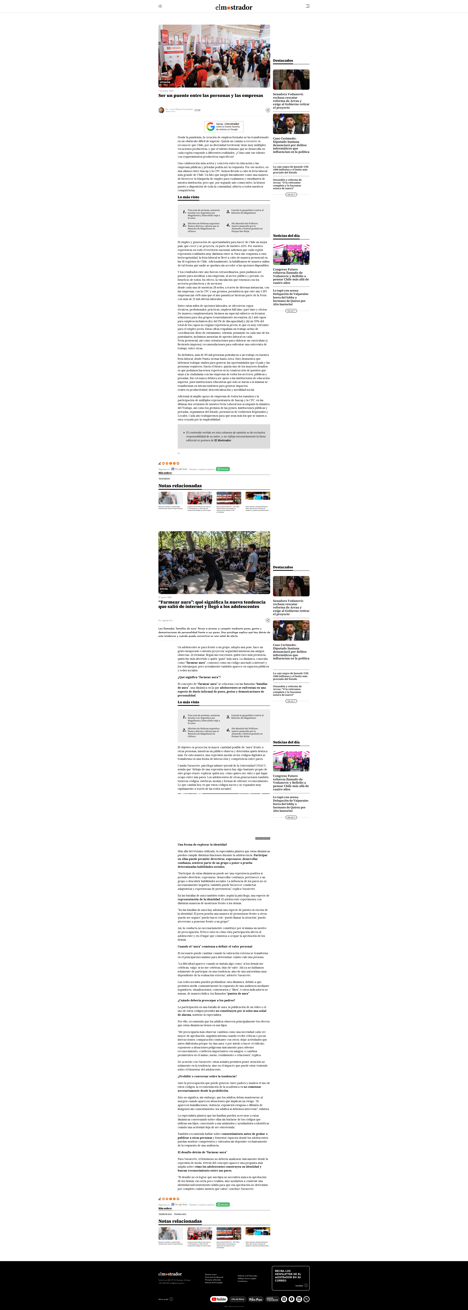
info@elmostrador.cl (177, 1283)
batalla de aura (165, 1214)
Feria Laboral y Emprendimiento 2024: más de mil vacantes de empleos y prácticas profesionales (257, 508)
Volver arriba (163, 1299)
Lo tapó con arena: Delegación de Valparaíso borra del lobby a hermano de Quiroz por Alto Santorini (290, 297)
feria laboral (164, 479)
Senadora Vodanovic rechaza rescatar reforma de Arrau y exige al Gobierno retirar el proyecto (291, 101)
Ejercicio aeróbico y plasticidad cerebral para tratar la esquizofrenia (170, 507)
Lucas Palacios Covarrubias (181, 109)
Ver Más (197, 110)
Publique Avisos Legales (247, 1278)
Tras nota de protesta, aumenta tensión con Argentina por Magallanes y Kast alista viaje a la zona (204, 214)
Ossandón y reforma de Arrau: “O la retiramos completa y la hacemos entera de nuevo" (287, 184)
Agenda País (167, 620)
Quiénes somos (211, 1274)
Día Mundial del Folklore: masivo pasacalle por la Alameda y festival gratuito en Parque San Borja (247, 227)
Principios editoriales (213, 1279)
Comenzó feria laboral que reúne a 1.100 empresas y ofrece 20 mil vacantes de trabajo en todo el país (199, 508)
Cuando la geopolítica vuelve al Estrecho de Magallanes (247, 211)
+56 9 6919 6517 (164, 1283)
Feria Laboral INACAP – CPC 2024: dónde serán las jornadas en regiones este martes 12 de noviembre (228, 509)
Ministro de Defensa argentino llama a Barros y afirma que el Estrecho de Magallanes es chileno (203, 227)
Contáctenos (242, 1281)
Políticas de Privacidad (213, 1282)
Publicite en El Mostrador (247, 1275)
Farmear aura (180, 1214)
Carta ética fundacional (214, 1277)
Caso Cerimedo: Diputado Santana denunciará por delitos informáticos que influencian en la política (291, 145)
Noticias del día (286, 235)
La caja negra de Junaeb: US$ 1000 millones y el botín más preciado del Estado (290, 169)
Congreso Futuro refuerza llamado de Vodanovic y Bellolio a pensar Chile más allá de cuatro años (291, 276)
